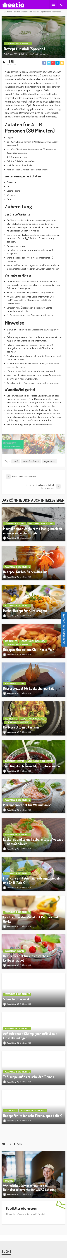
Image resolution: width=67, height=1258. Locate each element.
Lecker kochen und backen (33, 641)
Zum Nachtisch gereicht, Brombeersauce (31, 766)
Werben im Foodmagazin (63, 629)
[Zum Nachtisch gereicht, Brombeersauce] (33, 757)
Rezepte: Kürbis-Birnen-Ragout (25, 572)
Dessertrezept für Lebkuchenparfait (28, 688)
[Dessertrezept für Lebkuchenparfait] (33, 679)
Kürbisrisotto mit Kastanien (22, 727)
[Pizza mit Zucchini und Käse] (33, 1184)
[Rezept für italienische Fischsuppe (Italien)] (33, 1107)
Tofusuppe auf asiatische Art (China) (28, 1077)
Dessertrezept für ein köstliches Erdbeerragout (25, 958)
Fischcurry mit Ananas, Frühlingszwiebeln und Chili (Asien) (32, 880)
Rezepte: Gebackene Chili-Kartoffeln (28, 649)
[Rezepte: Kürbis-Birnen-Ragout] (33, 563)
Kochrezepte (11, 641)
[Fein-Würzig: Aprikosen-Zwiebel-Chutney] (33, 1223)
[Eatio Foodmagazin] (13, 4)
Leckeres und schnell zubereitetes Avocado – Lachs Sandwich (33, 841)
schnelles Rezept (32, 54)
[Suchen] (61, 4)
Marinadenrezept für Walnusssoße (27, 805)
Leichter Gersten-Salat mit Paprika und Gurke (30, 919)
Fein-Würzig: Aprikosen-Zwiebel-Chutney (32, 1232)
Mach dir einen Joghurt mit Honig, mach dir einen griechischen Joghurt (32, 531)
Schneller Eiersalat (16, 999)
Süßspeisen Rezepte (14, 523)
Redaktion (11, 538)
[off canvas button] (53, 4)
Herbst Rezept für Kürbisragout (25, 611)
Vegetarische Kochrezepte (18, 43)
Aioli (22, 54)
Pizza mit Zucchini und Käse (22, 1193)
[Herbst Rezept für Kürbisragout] (33, 602)
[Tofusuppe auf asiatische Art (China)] (33, 1068)
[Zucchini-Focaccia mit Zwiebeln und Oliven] (33, 1146)
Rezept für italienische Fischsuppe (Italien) (32, 1116)
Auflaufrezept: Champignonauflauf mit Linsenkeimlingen (30, 1035)
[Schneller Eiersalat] (33, 990)
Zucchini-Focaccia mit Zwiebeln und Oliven (32, 1154)
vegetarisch (44, 54)
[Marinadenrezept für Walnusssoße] (33, 796)
